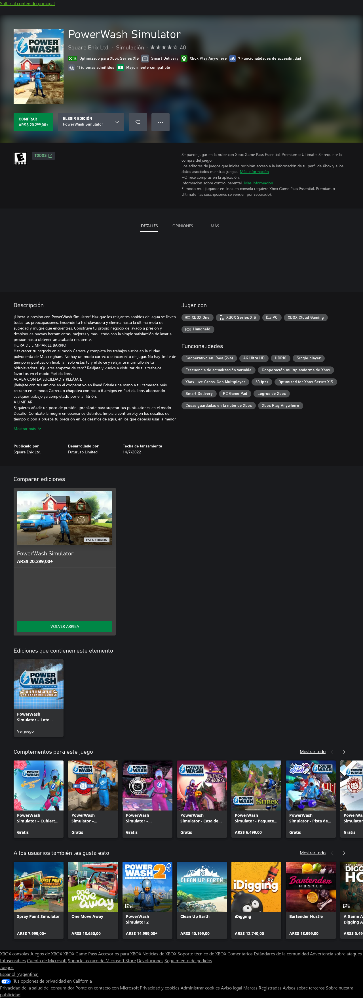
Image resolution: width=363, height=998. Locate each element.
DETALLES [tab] (149, 225)
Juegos (7, 967)
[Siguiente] (343, 752)
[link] (39, 698)
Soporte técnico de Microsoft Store (102, 960)
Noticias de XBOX (160, 954)
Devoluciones (150, 960)
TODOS (41, 156)
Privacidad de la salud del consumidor (37, 988)
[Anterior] (332, 752)
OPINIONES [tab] (182, 225)
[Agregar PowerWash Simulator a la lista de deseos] (138, 122)
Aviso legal (231, 988)
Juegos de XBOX (46, 954)
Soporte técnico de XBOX (202, 954)
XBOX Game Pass (80, 954)
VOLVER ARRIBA (64, 626)
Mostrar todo (313, 751)
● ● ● (160, 122)
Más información (254, 171)
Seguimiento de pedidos (188, 960)
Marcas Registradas (262, 988)
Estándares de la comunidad (281, 954)
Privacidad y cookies (160, 988)
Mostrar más (25, 428)
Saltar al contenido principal (27, 3)
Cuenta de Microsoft (47, 960)
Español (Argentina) (19, 974)
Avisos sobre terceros (304, 988)
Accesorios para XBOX (120, 954)
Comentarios (240, 954)
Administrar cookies (200, 988)
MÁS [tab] (215, 225)
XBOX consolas (14, 954)
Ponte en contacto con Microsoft (107, 988)
